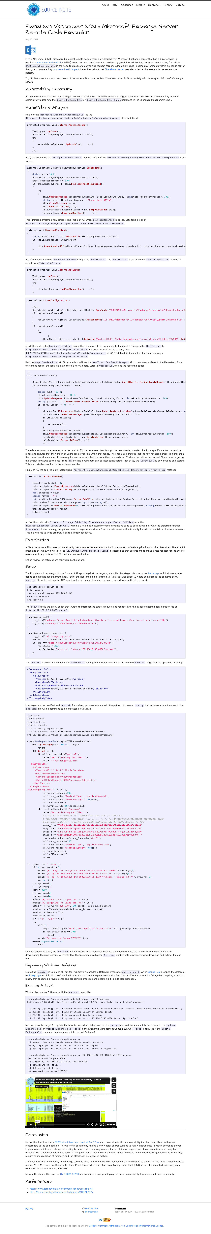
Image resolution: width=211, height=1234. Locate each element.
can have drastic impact (66, 69)
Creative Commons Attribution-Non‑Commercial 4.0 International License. (126, 1225)
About (105, 5)
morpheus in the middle (50, 62)
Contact (181, 5)
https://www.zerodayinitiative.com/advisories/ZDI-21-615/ (61, 1188)
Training (167, 5)
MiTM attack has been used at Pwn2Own (77, 1142)
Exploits (140, 5)
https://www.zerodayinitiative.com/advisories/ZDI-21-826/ (61, 1192)
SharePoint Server (114, 69)
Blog (115, 5)
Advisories (127, 5)
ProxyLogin (35, 975)
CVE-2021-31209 (69, 1174)
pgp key (29, 1208)
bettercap (153, 573)
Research (154, 5)
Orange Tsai (153, 971)
